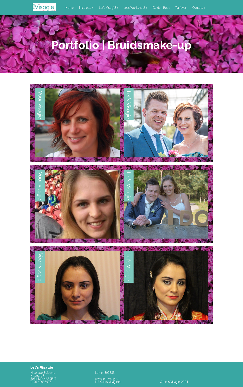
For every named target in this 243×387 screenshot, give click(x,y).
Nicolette (86, 8)
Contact (198, 8)
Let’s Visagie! (108, 8)
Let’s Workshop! (135, 8)
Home (69, 8)
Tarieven (181, 8)
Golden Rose (161, 8)
